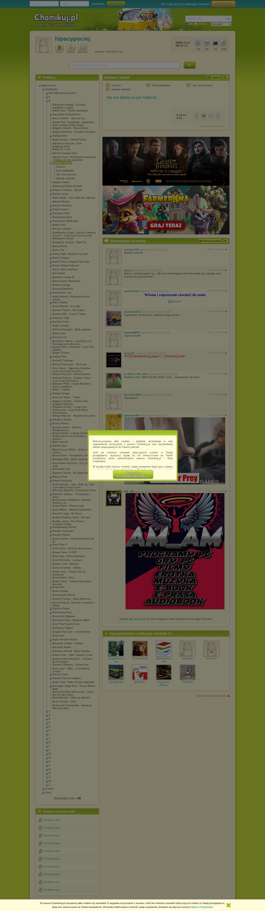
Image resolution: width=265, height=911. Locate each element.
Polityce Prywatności (201, 907)
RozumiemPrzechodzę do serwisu (133, 474)
